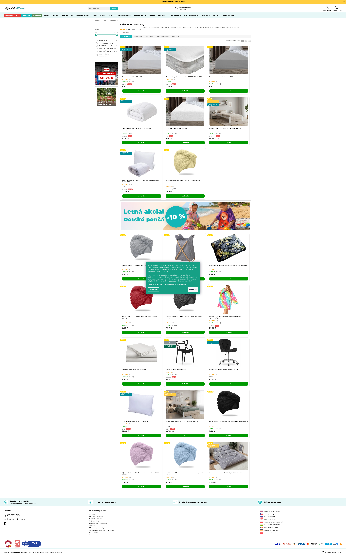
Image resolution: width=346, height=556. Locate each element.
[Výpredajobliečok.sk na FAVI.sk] (8, 544)
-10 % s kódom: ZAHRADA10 (108, 55)
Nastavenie (154, 289)
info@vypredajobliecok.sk (16, 519)
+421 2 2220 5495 (13, 514)
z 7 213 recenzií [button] (135, 29)
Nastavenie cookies (182, 279)
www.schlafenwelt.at (271, 533)
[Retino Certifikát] (31, 544)
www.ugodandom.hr (270, 519)
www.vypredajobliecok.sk (272, 511)
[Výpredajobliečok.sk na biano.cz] (17, 544)
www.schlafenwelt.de (271, 530)
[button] (140, 29)
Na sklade (108, 40)
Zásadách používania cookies (175, 284)
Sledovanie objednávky (96, 516)
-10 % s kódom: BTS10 (108, 51)
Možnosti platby (94, 521)
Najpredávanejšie (163, 36)
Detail (229, 142)
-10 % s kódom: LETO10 (108, 48)
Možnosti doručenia (95, 519)
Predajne (92, 514)
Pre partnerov (93, 535)
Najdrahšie (149, 36)
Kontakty (92, 525)
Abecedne (175, 36)
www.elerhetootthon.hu (272, 525)
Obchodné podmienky (96, 528)
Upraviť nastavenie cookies (53, 552)
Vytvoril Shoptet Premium (333, 552)
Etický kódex (93, 532)
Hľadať (114, 8)
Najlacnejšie (138, 36)
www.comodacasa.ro (271, 527)
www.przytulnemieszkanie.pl (273, 522)
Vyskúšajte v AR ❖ (108, 43)
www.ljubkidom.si (269, 516)
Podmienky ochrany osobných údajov (101, 530)
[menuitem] (12, 15)
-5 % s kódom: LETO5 (108, 46)
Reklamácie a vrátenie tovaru (98, 523)
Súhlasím (193, 289)
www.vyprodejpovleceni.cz (273, 514)
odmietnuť (172, 281)
